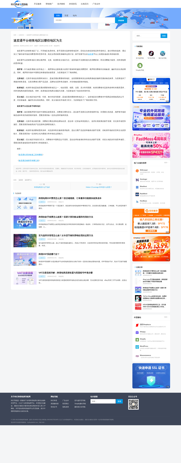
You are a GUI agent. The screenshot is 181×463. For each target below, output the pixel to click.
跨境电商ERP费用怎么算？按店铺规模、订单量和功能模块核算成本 (70, 198)
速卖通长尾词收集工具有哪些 (30, 155)
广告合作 (96, 4)
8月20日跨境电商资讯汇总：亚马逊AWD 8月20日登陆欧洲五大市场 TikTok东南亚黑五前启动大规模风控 (155, 306)
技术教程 (61, 4)
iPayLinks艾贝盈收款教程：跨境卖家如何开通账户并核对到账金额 (155, 280)
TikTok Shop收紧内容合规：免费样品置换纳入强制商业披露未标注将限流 (155, 297)
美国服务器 (55, 403)
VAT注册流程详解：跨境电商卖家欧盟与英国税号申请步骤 (66, 273)
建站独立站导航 (79, 407)
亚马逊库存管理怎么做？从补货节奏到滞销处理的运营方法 (66, 235)
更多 (165, 162)
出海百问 (84, 4)
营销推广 (49, 4)
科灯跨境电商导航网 (22, 419)
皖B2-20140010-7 (34, 419)
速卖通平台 (28, 180)
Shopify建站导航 (80, 403)
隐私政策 (66, 407)
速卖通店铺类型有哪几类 (29, 160)
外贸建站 (137, 317)
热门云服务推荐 (140, 163)
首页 (15, 35)
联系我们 (66, 403)
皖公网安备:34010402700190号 (49, 419)
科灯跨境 (54, 400)
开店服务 (37, 4)
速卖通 (90, 54)
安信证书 (54, 407)
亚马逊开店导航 (79, 400)
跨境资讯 (73, 4)
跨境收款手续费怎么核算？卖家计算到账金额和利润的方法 (66, 217)
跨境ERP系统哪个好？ (49, 254)
